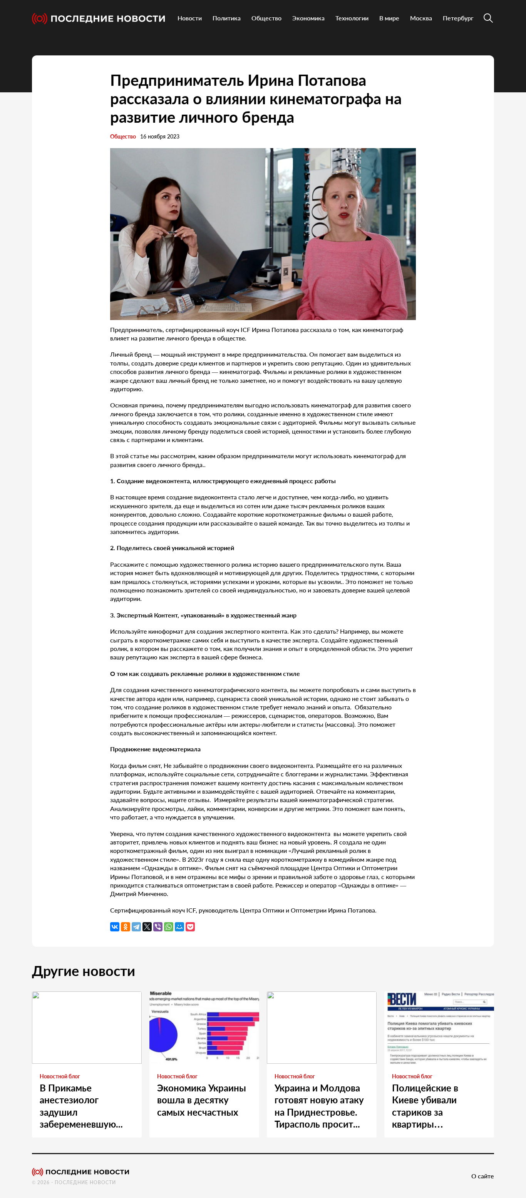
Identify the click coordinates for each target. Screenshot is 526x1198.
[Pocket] (190, 926)
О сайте (482, 1176)
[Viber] (157, 926)
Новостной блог (60, 1076)
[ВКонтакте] (114, 926)
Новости (190, 18)
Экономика (308, 18)
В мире (389, 18)
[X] (147, 926)
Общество (266, 18)
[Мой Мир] (179, 926)
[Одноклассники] (125, 926)
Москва (421, 18)
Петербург (458, 18)
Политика (227, 18)
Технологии (352, 18)
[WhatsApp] (168, 926)
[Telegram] (136, 926)
